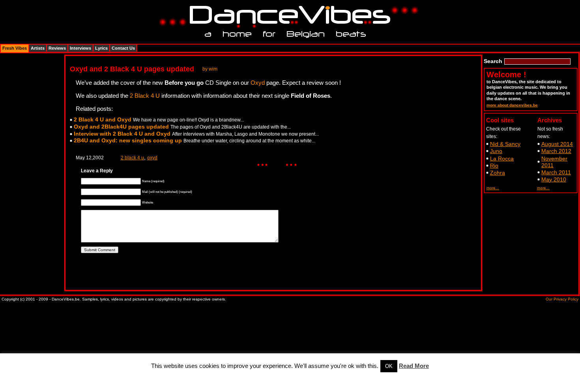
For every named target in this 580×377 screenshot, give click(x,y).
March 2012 (556, 151)
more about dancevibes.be (512, 105)
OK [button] (389, 366)
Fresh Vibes (14, 48)
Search (493, 61)
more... (492, 188)
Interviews (80, 48)
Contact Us (123, 48)
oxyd (152, 158)
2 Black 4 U (145, 95)
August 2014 (557, 144)
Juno (496, 151)
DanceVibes (287, 15)
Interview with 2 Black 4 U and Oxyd (122, 134)
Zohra (497, 173)
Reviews (57, 48)
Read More (414, 365)
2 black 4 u (132, 158)
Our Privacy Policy (562, 299)
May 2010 (553, 179)
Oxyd (258, 82)
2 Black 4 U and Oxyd (102, 119)
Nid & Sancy (505, 144)
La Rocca (502, 158)
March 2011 (556, 172)
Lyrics (101, 48)
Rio (494, 165)
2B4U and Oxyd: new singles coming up (128, 140)
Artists (38, 48)
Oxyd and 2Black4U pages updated (121, 126)
